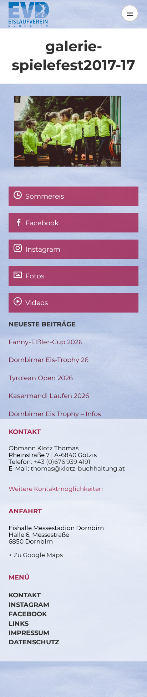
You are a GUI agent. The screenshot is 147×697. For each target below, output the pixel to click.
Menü (129, 13)
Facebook (28, 614)
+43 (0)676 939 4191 (62, 461)
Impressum (29, 632)
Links (19, 623)
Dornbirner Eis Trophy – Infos (55, 414)
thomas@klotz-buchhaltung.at (78, 468)
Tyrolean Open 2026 (41, 378)
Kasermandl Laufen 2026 (49, 395)
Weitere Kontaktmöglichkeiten (56, 488)
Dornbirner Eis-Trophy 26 (48, 359)
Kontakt (25, 595)
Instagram (29, 604)
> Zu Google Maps (36, 555)
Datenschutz (34, 642)
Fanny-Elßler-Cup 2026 (45, 342)
